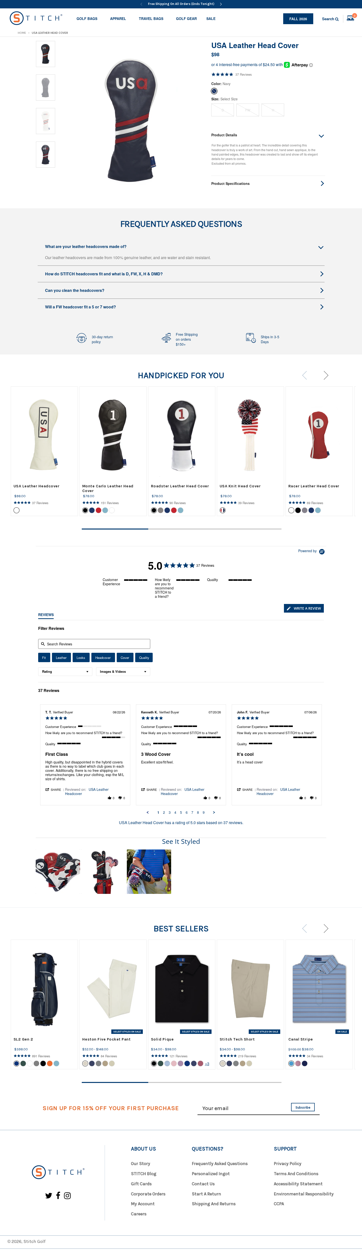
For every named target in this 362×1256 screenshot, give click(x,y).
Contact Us (203, 1183)
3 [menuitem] (170, 812)
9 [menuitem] (204, 812)
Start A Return (206, 1194)
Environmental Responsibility (304, 1194)
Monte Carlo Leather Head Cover (107, 488)
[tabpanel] (44, 451)
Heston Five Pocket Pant (106, 1039)
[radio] (44, 657)
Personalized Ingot (211, 1173)
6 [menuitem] (187, 812)
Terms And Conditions (296, 1173)
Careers (139, 1214)
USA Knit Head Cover (240, 486)
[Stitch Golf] (57, 1172)
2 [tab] (181, 529)
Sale (210, 18)
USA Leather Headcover (37, 486)
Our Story (140, 1163)
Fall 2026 (298, 18)
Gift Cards (141, 1183)
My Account (143, 1203)
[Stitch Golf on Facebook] (58, 1196)
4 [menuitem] (175, 812)
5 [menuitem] (181, 812)
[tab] (304, 608)
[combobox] (65, 671)
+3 (207, 1063)
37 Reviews (243, 74)
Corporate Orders (148, 1194)
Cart (354, 16)
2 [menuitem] (164, 812)
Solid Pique (162, 1039)
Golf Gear (186, 18)
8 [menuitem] (198, 812)
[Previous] (141, 4)
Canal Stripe (300, 1039)
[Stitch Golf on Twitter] (48, 1196)
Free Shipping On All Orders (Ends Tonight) (181, 4)
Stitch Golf (34, 1241)
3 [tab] (248, 529)
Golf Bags (87, 18)
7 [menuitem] (192, 812)
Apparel (118, 18)
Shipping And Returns (214, 1203)
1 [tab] (115, 529)
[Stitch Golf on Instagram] (67, 1196)
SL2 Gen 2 (23, 1039)
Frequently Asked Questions (220, 1163)
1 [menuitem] (158, 812)
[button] (55, 789)
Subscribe (303, 1107)
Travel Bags (151, 18)
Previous (306, 375)
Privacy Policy (287, 1163)
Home (22, 33)
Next (324, 375)
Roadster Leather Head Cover (180, 486)
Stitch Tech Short (237, 1039)
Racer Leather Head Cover (313, 486)
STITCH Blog (143, 1173)
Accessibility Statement (298, 1183)
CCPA (279, 1203)
